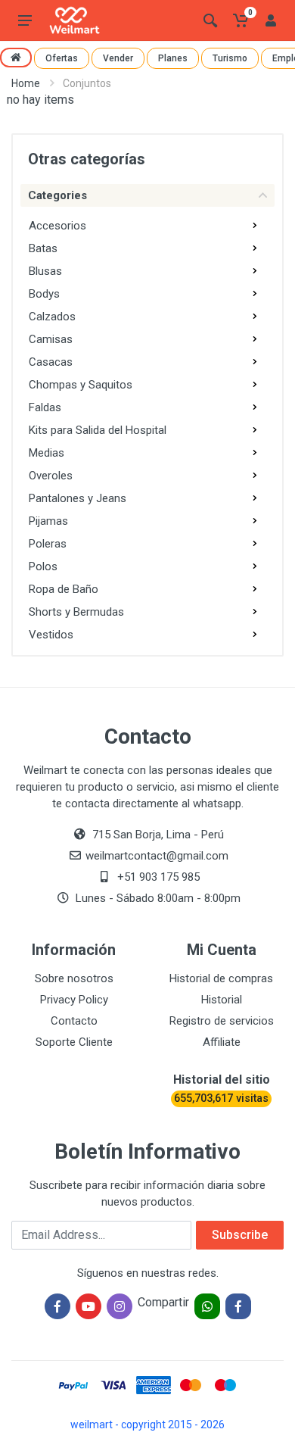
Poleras (48, 544)
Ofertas (61, 58)
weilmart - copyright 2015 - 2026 (147, 1424)
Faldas (45, 407)
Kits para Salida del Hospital (97, 430)
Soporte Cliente (74, 1042)
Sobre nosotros (74, 978)
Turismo (230, 58)
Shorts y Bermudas (76, 612)
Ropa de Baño (63, 589)
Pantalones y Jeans (77, 498)
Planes (173, 58)
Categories (57, 195)
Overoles (51, 475)
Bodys (44, 294)
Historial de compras (221, 978)
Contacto (74, 1021)
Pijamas (48, 521)
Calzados (52, 316)
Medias (46, 453)
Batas (43, 248)
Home (25, 83)
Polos (43, 566)
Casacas (51, 362)
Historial (221, 999)
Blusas (45, 271)
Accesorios (57, 225)
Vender (118, 58)
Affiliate (222, 1042)
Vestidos (51, 634)
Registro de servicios (221, 1021)
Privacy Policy (74, 999)
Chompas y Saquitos (80, 385)
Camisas (51, 339)
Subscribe (240, 1235)
